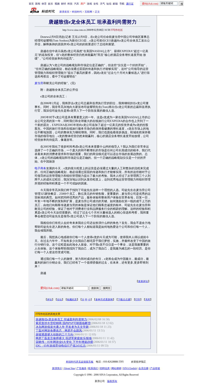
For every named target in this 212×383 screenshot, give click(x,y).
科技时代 (77, 11)
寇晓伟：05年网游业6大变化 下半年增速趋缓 (64, 342)
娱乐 (50, 3)
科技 (69, 3)
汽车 (76, 3)
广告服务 (82, 368)
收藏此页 (72, 299)
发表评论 (143, 281)
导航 (121, 3)
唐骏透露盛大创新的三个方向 (54, 334)
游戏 (89, 3)
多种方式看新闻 (104, 299)
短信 (108, 3)
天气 (102, 3)
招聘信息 (105, 368)
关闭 (147, 299)
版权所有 (112, 381)
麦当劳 (39, 83)
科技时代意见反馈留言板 (79, 361)
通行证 (130, 3)
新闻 (37, 3)
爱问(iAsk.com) (49, 288)
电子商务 (40, 168)
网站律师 (116, 368)
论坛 (59, 299)
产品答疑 (155, 368)
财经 (63, 3)
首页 (31, 3)
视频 (57, 3)
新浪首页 (64, 11)
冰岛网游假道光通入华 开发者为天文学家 (62, 326)
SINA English (130, 368)
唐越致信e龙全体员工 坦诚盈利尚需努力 (61, 319)
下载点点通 (124, 299)
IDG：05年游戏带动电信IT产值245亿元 (61, 345)
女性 (95, 3)
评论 (49, 299)
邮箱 (115, 3)
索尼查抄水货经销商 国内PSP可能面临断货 (63, 323)
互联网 (88, 11)
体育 (44, 3)
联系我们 (93, 368)
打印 (137, 299)
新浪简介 (57, 368)
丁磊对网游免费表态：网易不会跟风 (59, 330)
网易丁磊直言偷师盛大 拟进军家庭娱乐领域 (64, 338)
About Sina (69, 368)
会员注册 (143, 368)
